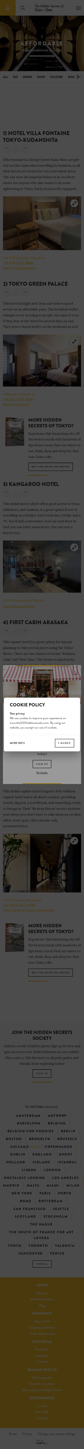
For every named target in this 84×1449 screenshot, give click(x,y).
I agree (64, 743)
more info (17, 743)
